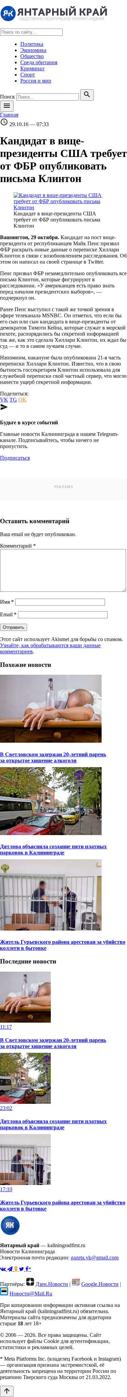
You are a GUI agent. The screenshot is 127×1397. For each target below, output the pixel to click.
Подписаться (15, 458)
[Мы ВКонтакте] (3, 1269)
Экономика (33, 50)
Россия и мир (35, 81)
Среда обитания (38, 62)
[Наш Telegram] (10, 1269)
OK (22, 400)
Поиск (7, 97)
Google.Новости (100, 1284)
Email (8, 614)
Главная (9, 115)
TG (13, 400)
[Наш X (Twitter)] (22, 1269)
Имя (7, 602)
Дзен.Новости (52, 1284)
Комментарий (18, 546)
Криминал (32, 68)
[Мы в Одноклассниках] (16, 1269)
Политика (31, 44)
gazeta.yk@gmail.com (95, 1257)
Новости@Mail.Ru (30, 1293)
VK (4, 400)
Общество (32, 56)
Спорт (27, 74)
